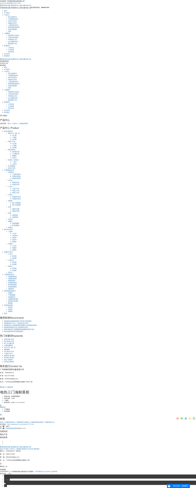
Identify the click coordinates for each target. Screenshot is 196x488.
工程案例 (7, 33)
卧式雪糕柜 (11, 166)
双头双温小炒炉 (9, 341)
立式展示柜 (15, 154)
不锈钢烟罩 (11, 295)
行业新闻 (11, 50)
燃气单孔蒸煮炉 (9, 362)
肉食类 (10, 309)
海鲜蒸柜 (11, 289)
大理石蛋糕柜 (8, 345)
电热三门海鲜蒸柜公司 (47, 422)
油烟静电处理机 (13, 299)
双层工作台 (15, 190)
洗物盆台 (11, 172)
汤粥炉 (14, 250)
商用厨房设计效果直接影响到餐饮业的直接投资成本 (20, 325)
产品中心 (7, 15)
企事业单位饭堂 (13, 37)
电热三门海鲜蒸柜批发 (33, 422)
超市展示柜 (15, 152)
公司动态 (11, 48)
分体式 (14, 164)
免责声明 (54, 471)
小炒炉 (14, 233)
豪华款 (14, 256)
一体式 (14, 162)
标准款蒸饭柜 (23, 123)
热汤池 (10, 219)
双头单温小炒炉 (9, 351)
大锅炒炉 (15, 235)
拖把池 (10, 227)
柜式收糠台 (15, 225)
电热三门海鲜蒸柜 (5, 422)
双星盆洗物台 (16, 176)
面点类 (10, 307)
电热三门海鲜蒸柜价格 (18, 422)
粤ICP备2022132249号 (42, 471)
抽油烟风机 (11, 297)
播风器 (10, 303)
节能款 (10, 244)
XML (19, 3)
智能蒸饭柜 (11, 281)
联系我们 (7, 56)
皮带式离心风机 (9, 339)
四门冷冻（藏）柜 (10, 347)
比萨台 (14, 158)
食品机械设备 (12, 29)
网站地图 (10, 3)
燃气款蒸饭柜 (12, 285)
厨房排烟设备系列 (14, 27)
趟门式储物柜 (16, 203)
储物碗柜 (7, 349)
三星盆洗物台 (16, 174)
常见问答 (11, 52)
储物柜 (10, 201)
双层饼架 (15, 217)
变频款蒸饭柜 (12, 278)
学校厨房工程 (12, 39)
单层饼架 (15, 215)
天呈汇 (10, 473)
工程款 (14, 137)
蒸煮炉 (14, 242)
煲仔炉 (14, 240)
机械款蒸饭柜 (12, 276)
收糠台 (10, 221)
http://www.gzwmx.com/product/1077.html (20, 424)
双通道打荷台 (16, 199)
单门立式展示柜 (9, 343)
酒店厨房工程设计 (14, 35)
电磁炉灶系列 (12, 23)
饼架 (9, 213)
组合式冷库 (11, 168)
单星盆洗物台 (16, 178)
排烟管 (10, 293)
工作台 (10, 186)
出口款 (14, 135)
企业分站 (3, 3)
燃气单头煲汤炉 (9, 358)
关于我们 (7, 13)
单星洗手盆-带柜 (9, 355)
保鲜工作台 (11, 141)
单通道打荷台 (16, 197)
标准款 (14, 258)
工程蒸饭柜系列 (13, 25)
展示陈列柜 (11, 150)
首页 (5, 11)
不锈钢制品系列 (13, 19)
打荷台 (10, 195)
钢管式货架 (15, 209)
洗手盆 (10, 180)
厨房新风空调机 (13, 301)
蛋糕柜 (14, 156)
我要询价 (3, 407)
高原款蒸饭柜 (12, 287)
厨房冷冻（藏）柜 (14, 133)
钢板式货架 (15, 211)
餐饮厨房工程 (12, 43)
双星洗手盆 (15, 184)
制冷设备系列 (12, 17)
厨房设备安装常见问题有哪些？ (14, 331)
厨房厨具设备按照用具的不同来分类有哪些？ (18, 321)
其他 (9, 31)
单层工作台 (15, 193)
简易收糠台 (15, 223)
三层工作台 (15, 188)
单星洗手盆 (15, 182)
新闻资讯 (7, 46)
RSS (15, 3)
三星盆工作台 (8, 353)
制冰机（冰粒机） (14, 160)
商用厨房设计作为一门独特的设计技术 (16, 323)
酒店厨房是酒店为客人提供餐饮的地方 (16, 327)
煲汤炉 (14, 238)
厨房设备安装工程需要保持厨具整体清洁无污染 (19, 329)
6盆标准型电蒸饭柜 (12, 428)
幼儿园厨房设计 (13, 41)
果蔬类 (10, 311)
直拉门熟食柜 (8, 360)
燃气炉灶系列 (12, 21)
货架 (9, 207)
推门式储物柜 (16, 205)
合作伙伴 (7, 54)
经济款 (14, 139)
